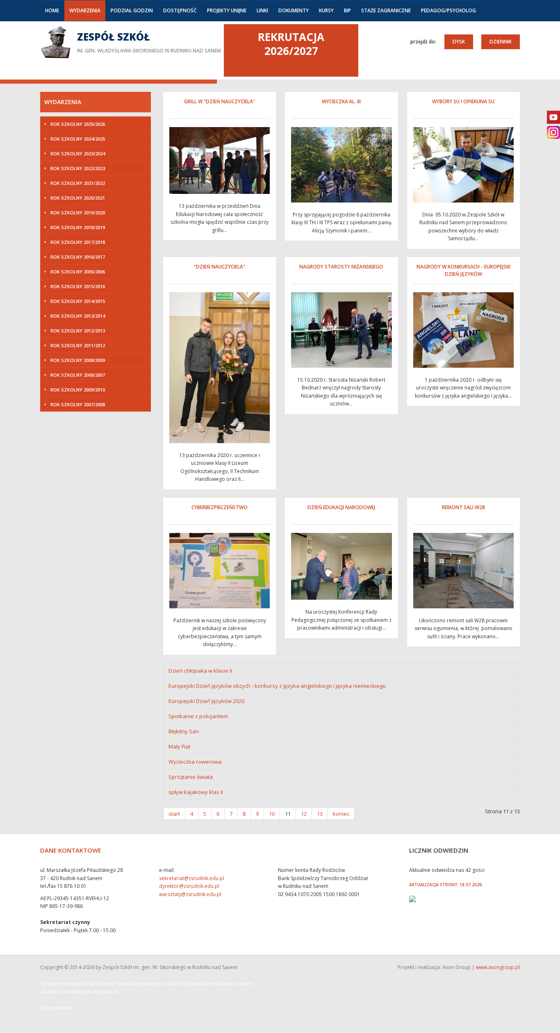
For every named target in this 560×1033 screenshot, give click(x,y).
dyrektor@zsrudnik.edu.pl (189, 886)
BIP (347, 10)
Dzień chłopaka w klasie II (200, 670)
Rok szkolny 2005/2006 (77, 271)
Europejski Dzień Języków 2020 (206, 701)
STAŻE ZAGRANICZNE (386, 10)
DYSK (459, 41)
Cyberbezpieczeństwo (219, 507)
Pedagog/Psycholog (448, 10)
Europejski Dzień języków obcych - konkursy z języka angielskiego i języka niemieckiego (277, 685)
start (174, 813)
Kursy (326, 10)
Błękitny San (183, 731)
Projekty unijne (226, 10)
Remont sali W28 (463, 507)
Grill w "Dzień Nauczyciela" (219, 101)
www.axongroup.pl (498, 967)
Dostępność (180, 10)
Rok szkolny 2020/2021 (77, 198)
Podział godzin (132, 10)
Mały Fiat (179, 746)
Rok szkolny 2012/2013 (77, 331)
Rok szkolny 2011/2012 (77, 345)
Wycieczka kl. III (341, 101)
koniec (341, 813)
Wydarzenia (84, 10)
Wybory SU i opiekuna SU (463, 101)
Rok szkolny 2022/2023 (77, 168)
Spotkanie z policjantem (198, 716)
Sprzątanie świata (190, 776)
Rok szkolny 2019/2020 (77, 212)
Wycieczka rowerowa (194, 761)
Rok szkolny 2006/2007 (77, 375)
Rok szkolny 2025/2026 (77, 124)
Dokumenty (293, 10)
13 (320, 813)
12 (304, 813)
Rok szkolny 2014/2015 (77, 301)
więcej (130, 41)
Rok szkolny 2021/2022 (77, 183)
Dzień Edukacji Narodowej (341, 507)
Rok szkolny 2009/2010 (77, 390)
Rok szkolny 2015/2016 (77, 286)
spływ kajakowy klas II (195, 792)
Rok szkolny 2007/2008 (77, 404)
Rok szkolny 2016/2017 (77, 257)
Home (52, 10)
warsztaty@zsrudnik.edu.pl (190, 894)
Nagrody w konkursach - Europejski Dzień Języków (463, 270)
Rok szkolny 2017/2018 (77, 242)
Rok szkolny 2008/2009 (77, 360)
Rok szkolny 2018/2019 (77, 227)
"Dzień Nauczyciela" (219, 266)
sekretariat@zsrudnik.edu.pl (191, 878)
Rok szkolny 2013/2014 (77, 316)
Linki (262, 10)
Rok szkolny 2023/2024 (77, 153)
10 (272, 813)
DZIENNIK (500, 41)
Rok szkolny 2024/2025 (77, 139)
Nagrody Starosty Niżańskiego (341, 266)
